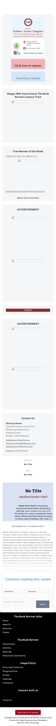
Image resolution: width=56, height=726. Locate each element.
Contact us (7, 700)
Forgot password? (18, 602)
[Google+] (50, 486)
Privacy (6, 675)
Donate (6, 632)
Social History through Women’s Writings (25, 191)
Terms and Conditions (13, 667)
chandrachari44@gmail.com (19, 446)
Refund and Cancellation (14, 655)
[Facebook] (37, 486)
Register (8, 602)
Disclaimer (8, 683)
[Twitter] (41, 486)
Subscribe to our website (28, 712)
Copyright (7, 679)
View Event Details (28, 78)
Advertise (7, 628)
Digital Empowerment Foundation (33, 720)
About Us (7, 624)
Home (5, 620)
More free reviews (28, 197)
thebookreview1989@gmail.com (21, 443)
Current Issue (9, 644)
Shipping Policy (10, 671)
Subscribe (7, 651)
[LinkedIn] (46, 486)
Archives (7, 648)
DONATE (28, 310)
